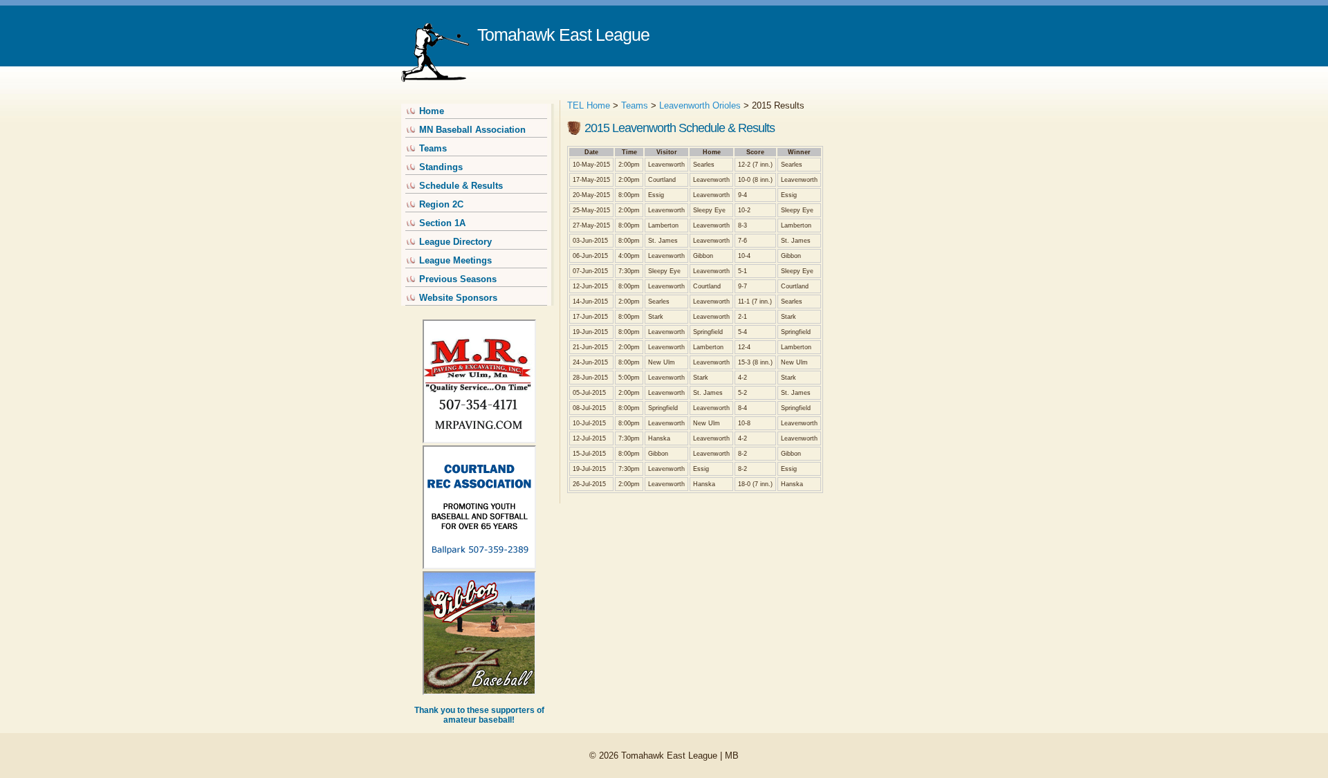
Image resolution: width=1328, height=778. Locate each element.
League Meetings (455, 260)
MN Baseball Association (472, 129)
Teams (433, 148)
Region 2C (441, 204)
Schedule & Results (461, 185)
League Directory (455, 242)
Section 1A (442, 223)
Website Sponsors (458, 298)
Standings (441, 167)
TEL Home (588, 105)
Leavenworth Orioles (700, 105)
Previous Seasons (458, 279)
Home (431, 111)
